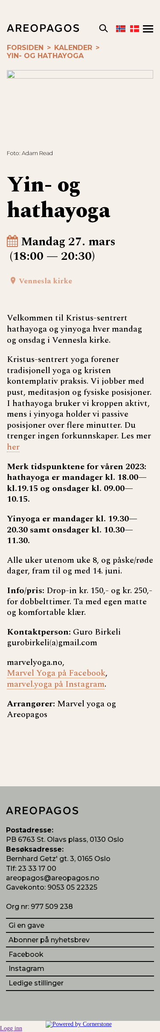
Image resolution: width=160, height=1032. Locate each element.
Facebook (26, 954)
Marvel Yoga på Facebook (56, 673)
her (13, 447)
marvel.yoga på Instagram (56, 684)
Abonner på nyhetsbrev (49, 940)
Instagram (26, 968)
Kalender (73, 48)
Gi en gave (26, 925)
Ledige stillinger (36, 983)
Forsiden (25, 48)
